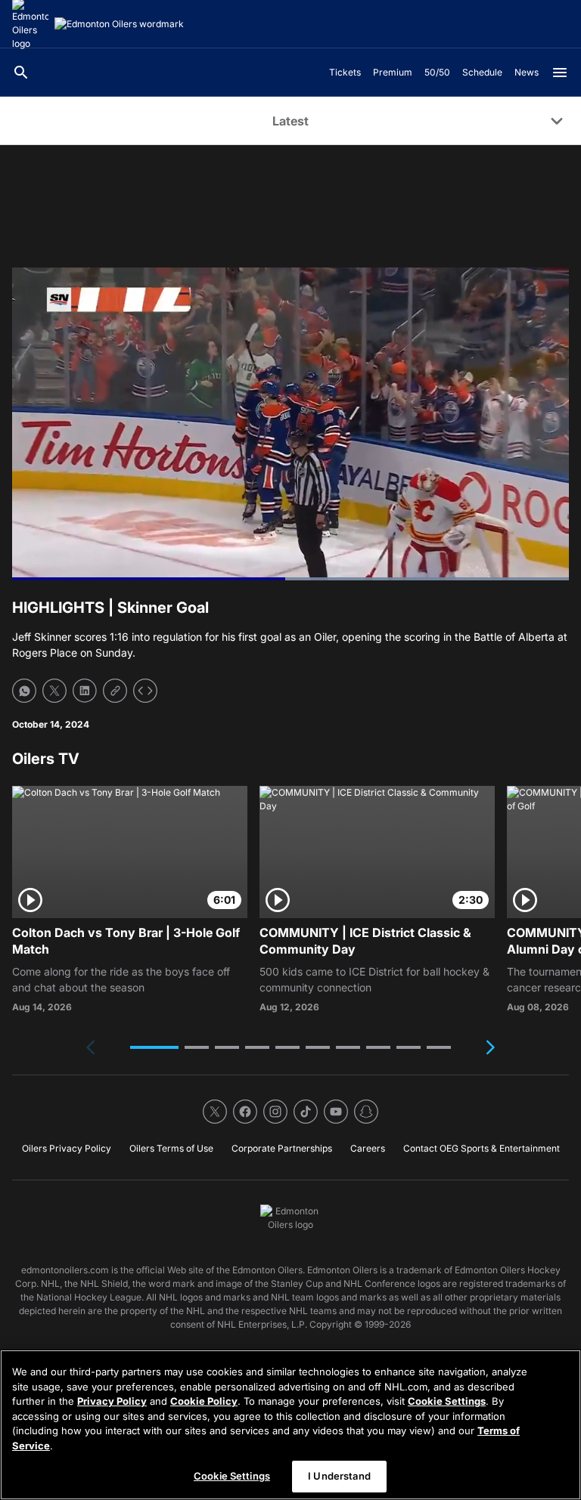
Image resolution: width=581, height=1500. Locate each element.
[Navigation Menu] (560, 72)
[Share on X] (54, 691)
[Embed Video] (145, 691)
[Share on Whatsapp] (24, 691)
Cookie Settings (447, 1401)
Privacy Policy (112, 1401)
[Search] (21, 72)
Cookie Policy (204, 1401)
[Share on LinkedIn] (85, 691)
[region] (290, 1425)
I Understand (339, 1476)
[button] (154, 1047)
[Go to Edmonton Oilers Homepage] (119, 24)
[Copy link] (115, 691)
